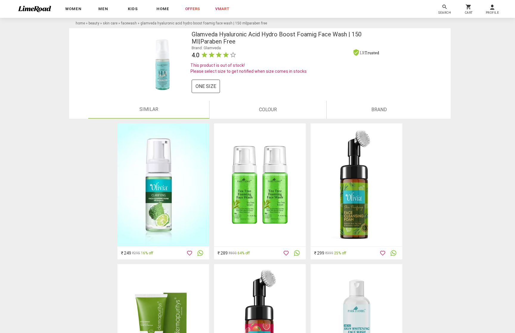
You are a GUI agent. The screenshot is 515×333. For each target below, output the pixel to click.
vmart (222, 9)
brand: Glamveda (206, 48)
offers (192, 9)
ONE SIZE (206, 86)
